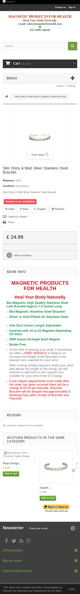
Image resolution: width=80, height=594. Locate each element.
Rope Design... (12, 463)
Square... (45, 487)
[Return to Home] (6, 96)
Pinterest (59, 209)
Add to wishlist (22, 255)
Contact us (60, 7)
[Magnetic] (40, 2)
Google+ (41, 209)
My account (12, 560)
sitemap (71, 85)
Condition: (9, 186)
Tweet (11, 209)
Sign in (71, 7)
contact (60, 85)
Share (24, 209)
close (72, 588)
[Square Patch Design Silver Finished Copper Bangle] (56, 466)
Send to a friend (17, 216)
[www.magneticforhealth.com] (40, 23)
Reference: (9, 180)
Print (11, 222)
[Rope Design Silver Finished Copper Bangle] (19, 454)
